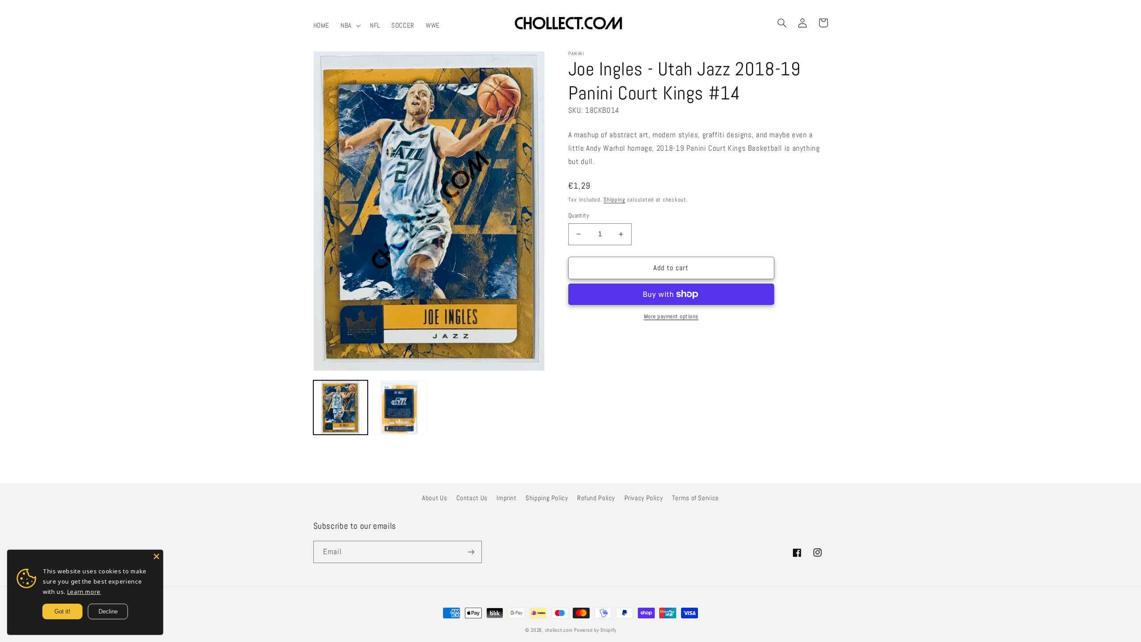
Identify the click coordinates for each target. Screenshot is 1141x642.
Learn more (84, 592)
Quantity (578, 215)
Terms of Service (695, 498)
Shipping (614, 199)
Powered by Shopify (595, 630)
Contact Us (472, 498)
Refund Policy (596, 498)
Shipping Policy (546, 498)
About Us (434, 498)
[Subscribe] (470, 552)
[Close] (156, 556)
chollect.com (559, 630)
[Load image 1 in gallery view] (340, 407)
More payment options (671, 316)
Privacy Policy (643, 498)
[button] (350, 25)
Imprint (506, 498)
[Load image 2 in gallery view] (399, 407)
